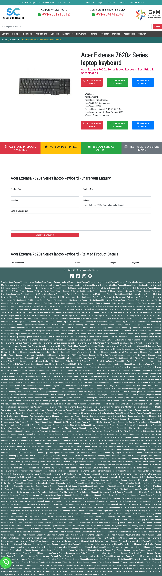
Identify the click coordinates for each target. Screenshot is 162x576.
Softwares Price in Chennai (148, 440)
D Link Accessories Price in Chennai (48, 358)
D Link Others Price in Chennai (142, 358)
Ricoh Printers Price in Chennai (48, 422)
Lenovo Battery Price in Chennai (146, 312)
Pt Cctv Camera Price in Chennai (14, 483)
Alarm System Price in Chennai (84, 306)
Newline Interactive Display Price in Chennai (105, 510)
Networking (81, 34)
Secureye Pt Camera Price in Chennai (144, 480)
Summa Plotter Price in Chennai (106, 562)
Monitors (116, 34)
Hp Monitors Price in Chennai (50, 322)
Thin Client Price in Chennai (131, 431)
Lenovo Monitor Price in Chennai (25, 379)
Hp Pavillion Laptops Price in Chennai (25, 480)
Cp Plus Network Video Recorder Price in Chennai (69, 471)
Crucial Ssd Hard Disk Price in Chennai (85, 437)
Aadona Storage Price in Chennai (108, 486)
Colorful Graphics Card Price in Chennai (79, 282)
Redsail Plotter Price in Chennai (73, 544)
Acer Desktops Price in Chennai (62, 319)
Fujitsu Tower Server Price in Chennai (112, 538)
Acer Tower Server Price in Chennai (140, 343)
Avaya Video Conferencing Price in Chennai (28, 510)
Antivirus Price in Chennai (12, 443)
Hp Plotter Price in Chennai (143, 355)
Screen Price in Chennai (26, 389)
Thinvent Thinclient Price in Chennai (146, 559)
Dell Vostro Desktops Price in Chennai (119, 300)
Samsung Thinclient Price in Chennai (32, 520)
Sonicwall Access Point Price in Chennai (114, 550)
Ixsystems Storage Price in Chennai (44, 498)
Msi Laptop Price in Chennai (22, 395)
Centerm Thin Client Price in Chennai (97, 520)
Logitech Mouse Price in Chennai (30, 413)
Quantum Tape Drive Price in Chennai (115, 514)
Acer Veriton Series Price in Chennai (43, 346)
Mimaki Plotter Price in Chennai (139, 529)
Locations (111, 2)
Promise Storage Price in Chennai (67, 459)
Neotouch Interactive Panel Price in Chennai (138, 541)
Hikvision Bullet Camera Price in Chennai (18, 450)
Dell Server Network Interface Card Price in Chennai (129, 291)
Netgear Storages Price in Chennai (88, 386)
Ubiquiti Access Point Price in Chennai (53, 437)
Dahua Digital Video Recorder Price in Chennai (112, 468)
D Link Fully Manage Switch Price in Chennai (106, 343)
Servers (5, 34)
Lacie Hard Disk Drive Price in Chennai (119, 389)
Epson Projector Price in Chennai (118, 386)
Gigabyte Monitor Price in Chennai (110, 535)
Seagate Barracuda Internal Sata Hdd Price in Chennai (52, 352)
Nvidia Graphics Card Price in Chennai (45, 282)
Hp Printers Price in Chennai (116, 328)
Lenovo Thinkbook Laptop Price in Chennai (76, 568)
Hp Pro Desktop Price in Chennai (111, 422)
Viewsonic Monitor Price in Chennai (62, 392)
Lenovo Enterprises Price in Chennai (128, 383)
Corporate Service (136, 2)
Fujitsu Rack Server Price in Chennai (79, 538)
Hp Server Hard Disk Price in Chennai (27, 349)
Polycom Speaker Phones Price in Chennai (68, 428)
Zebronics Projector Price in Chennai (75, 446)
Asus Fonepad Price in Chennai (69, 373)
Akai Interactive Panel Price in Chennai (47, 529)
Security (142, 34)
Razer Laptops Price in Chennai (14, 541)
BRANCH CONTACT (143, 82)
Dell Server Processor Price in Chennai (116, 288)
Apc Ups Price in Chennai (42, 328)
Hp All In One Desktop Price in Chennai (114, 355)
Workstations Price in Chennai (100, 404)
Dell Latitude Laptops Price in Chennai (40, 297)
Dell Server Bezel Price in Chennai (147, 288)
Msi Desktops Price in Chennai (32, 489)
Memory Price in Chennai (74, 431)
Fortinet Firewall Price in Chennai (111, 282)
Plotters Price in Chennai (34, 574)
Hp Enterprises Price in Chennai (69, 383)
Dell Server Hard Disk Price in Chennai (83, 288)
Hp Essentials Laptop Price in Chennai (123, 434)
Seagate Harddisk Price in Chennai (49, 395)
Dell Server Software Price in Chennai (18, 291)
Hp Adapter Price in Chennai (63, 312)
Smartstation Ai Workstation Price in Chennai (140, 562)
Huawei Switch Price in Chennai (111, 501)
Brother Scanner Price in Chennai (112, 367)
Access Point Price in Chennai (114, 419)
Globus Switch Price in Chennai (98, 547)
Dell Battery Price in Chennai (78, 309)
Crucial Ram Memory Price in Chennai (102, 431)
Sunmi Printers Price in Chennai (66, 443)
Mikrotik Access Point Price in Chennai (27, 523)
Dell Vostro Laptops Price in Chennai (16, 288)
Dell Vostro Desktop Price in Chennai (60, 303)
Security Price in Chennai (67, 434)
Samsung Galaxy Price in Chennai (91, 340)
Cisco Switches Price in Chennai (89, 389)
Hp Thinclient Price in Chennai (91, 379)
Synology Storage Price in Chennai (16, 404)
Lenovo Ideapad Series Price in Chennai (70, 343)
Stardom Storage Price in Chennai (49, 398)
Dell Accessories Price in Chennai (24, 309)
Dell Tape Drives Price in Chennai (49, 294)
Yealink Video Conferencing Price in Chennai (28, 517)
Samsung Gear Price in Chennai (14, 373)
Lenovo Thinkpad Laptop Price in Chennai (78, 331)
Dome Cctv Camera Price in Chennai (133, 443)
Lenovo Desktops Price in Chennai (102, 315)
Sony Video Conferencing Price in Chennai (19, 553)
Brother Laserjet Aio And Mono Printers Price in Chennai (72, 367)
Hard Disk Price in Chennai (121, 337)
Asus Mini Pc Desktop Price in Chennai (139, 571)
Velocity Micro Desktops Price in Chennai (46, 541)
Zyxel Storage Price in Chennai (134, 498)
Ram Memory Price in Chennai (96, 459)
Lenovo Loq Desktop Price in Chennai (111, 568)
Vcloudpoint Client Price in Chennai (24, 340)
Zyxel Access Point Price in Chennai (130, 517)
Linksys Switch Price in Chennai (114, 553)
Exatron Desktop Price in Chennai (15, 571)
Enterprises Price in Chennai (43, 383)
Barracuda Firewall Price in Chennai (25, 495)
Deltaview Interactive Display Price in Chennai (52, 526)
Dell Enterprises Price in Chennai (98, 383)
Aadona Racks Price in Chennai (120, 489)
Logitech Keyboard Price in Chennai (124, 477)
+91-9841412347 (110, 14)
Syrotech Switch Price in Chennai (65, 556)
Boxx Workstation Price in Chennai (80, 535)
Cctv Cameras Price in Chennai (92, 434)
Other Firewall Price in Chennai (78, 474)
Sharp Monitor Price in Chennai (23, 535)
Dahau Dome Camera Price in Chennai (120, 450)
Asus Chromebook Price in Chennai (78, 571)
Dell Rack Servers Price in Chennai (24, 306)
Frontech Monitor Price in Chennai (78, 529)
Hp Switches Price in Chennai (76, 294)
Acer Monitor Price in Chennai (106, 346)
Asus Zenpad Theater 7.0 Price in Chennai (27, 334)
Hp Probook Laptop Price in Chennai (133, 315)
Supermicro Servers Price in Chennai (144, 538)
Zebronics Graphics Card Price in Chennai (136, 483)
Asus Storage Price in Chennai (124, 392)
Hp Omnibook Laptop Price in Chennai (46, 571)
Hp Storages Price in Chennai (140, 294)
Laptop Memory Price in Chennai (24, 462)
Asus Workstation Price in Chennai (140, 535)
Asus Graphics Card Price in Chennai (133, 373)
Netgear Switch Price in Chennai (86, 462)
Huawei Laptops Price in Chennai (52, 553)
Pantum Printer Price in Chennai (143, 413)
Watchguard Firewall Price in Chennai (66, 401)
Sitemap (95, 270)
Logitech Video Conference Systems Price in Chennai (73, 370)
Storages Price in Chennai (98, 337)
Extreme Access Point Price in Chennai (64, 517)
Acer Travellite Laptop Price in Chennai (41, 446)
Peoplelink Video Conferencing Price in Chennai (67, 559)
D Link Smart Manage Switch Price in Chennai (59, 379)
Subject (86, 200)
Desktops (27, 34)
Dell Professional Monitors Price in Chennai (129, 407)
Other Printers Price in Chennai (134, 474)
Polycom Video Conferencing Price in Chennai (124, 376)
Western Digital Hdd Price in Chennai (93, 352)
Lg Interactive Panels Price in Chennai (40, 355)
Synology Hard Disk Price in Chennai (127, 453)
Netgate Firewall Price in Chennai (54, 550)
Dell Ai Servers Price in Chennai (139, 428)
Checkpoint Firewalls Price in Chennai (115, 492)
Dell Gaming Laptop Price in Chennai (96, 410)
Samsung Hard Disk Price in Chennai (59, 456)
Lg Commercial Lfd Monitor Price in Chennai (77, 355)
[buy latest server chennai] (90, 276)
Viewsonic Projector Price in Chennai (94, 392)
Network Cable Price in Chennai (58, 413)
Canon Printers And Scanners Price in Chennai (140, 401)
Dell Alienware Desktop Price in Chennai (79, 422)
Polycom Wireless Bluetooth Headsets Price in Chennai (24, 428)
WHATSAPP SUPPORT (118, 82)
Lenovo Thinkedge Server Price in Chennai (106, 428)
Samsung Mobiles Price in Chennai (145, 370)
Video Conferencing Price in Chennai (89, 376)
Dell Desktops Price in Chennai (74, 315)
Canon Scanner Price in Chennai (147, 379)
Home (4, 39)
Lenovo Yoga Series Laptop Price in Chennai (34, 343)
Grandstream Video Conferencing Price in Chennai (109, 559)
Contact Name (17, 189)
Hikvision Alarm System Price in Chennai (85, 300)
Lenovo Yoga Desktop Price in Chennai (40, 568)
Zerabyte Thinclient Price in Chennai (46, 562)
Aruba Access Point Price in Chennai (95, 556)
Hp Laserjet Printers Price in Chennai (16, 331)
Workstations (41, 34)
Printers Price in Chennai (92, 328)
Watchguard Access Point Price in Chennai (41, 544)
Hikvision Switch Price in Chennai (90, 456)
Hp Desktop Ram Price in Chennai (119, 379)
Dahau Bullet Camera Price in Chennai (28, 453)
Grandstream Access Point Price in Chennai (99, 523)
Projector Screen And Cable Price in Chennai (56, 389)
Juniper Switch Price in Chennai (57, 501)
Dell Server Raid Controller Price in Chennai (89, 291)
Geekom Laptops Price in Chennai (24, 550)
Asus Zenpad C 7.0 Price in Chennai (119, 334)
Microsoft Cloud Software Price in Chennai (58, 340)
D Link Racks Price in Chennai (109, 361)
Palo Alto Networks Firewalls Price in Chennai (79, 492)
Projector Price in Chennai (76, 404)
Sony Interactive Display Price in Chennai (142, 510)
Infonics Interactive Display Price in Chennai (92, 526)
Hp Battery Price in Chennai (88, 312)
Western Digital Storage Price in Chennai (143, 282)
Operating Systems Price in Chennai (120, 440)
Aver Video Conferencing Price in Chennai (67, 510)
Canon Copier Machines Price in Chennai (139, 416)
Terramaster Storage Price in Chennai (76, 498)
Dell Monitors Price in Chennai (140, 297)
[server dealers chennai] (72, 276)
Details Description (19, 211)
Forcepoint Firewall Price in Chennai (56, 495)
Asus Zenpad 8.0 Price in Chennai (60, 334)
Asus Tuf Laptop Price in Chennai (108, 571)
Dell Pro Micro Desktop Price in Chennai (91, 565)
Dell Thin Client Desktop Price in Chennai (109, 309)
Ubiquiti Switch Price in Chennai (22, 437)
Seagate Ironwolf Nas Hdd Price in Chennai (129, 352)
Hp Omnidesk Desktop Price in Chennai (63, 489)
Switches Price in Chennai (21, 434)
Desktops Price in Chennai (127, 325)
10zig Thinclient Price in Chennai (128, 520)
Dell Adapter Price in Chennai (52, 309)
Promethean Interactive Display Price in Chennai (21, 514)
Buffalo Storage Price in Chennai (107, 498)
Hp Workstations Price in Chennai (108, 322)
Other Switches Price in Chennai (114, 480)
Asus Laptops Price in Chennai (47, 331)
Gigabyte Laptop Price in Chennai (104, 541)
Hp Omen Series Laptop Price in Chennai (50, 288)
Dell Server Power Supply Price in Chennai (52, 291)
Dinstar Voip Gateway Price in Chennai (88, 440)
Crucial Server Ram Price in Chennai (54, 462)
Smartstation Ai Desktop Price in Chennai (19, 565)
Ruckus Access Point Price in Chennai (136, 523)
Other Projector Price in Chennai (103, 483)
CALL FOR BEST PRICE (93, 82)
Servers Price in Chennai (149, 325)
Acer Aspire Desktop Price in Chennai (31, 471)
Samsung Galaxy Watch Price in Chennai (124, 340)
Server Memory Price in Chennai (124, 459)
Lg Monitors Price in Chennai (119, 364)
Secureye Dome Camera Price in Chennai (39, 486)
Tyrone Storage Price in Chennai (36, 556)
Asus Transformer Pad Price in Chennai (114, 331)
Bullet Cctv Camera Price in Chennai (108, 446)
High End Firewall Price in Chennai (79, 398)
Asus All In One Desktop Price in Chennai (100, 373)
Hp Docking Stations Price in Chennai (47, 419)
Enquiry (101, 2)
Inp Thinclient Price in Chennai (16, 562)
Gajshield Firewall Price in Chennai (87, 495)
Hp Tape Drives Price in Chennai (29, 364)
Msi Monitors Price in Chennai (87, 480)
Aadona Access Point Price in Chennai (134, 504)
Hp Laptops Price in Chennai (36, 285)
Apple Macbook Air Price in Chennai (67, 325)
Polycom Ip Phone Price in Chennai (128, 547)
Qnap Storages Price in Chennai (58, 386)
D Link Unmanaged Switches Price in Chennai (83, 358)
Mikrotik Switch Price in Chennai (44, 492)
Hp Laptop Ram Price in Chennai (75, 416)
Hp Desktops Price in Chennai (24, 322)
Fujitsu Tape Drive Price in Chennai (83, 514)
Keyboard (14, 39)
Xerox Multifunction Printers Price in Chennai (108, 294)
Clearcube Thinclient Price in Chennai (64, 520)
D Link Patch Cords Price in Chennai (81, 361)
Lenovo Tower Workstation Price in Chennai (66, 337)
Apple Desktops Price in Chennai (16, 383)
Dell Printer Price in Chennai (40, 425)
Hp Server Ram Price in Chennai (99, 349)
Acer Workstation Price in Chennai (44, 416)
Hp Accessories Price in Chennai (36, 312)
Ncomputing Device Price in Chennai (32, 407)
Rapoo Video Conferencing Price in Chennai (74, 507)
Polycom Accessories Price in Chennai (108, 425)
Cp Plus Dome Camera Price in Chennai (52, 450)
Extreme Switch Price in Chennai (140, 501)
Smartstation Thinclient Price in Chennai (55, 565)
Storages (55, 34)
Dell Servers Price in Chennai (124, 303)
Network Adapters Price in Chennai (27, 440)
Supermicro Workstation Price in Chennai (125, 532)
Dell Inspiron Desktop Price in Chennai (26, 303)
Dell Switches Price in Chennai (136, 361)
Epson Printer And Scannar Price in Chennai (101, 401)
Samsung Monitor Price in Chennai (16, 328)
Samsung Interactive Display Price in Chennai (71, 425)
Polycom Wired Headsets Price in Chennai (142, 425)
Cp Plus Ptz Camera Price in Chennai (121, 465)
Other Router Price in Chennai (94, 477)
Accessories (129, 34)
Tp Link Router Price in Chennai (29, 456)
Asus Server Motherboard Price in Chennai (63, 574)
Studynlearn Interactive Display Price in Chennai (132, 526)
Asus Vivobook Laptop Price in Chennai (113, 370)
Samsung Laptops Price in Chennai (105, 416)
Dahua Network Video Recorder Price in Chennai (111, 471)
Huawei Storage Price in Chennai (146, 550)
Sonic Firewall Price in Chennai (36, 401)
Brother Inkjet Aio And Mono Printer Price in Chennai (24, 367)
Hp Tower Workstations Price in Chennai (140, 322)
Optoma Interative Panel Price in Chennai (93, 453)
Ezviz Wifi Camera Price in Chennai (49, 474)
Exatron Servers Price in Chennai (126, 556)
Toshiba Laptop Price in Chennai (114, 413)
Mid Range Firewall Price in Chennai (109, 398)
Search (157, 26)
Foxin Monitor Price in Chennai (128, 544)
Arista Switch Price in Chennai (84, 501)
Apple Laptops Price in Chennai (37, 325)
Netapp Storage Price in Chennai (15, 498)
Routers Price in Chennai (44, 434)
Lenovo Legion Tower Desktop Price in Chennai (129, 565)
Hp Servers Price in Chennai (139, 309)
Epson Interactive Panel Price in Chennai (27, 547)
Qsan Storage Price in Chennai (38, 504)
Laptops (16, 34)
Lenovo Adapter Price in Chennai (15, 315)
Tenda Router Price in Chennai (76, 562)
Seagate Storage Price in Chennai (145, 495)
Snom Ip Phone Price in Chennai (56, 440)
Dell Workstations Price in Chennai (55, 306)
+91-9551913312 (56, 14)
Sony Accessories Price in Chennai (45, 315)
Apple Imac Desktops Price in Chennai (57, 480)
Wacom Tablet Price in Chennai (40, 410)
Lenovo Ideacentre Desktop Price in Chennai (43, 431)
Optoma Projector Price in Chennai (60, 453)
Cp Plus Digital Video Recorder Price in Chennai (72, 468)
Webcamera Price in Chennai (67, 410)
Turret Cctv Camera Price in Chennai (116, 462)
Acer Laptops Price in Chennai (35, 319)
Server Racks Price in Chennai (93, 489)
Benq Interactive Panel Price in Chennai (38, 507)
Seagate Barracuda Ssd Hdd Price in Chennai (133, 349)
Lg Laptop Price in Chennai (76, 541)
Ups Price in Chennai (83, 285)
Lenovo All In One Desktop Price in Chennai (46, 361)
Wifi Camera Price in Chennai (21, 474)
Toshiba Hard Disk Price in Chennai (31, 392)
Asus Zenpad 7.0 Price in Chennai (89, 334)
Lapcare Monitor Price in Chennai (51, 535)
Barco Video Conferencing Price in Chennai (112, 507)
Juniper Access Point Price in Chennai (98, 517)
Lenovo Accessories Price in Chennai (116, 312)
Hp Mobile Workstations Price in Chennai (88, 364)
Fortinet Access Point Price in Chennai (62, 523)
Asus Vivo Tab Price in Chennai (42, 373)
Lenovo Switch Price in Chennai (128, 404)
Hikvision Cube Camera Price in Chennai (57, 465)
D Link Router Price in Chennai (115, 358)
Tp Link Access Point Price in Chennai (144, 419)
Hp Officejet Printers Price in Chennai (144, 328)
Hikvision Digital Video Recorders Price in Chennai (30, 468)
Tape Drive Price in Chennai (55, 514)
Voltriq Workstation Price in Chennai (109, 529)
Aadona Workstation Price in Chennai (90, 532)
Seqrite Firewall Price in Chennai (116, 495)
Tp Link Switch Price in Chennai (37, 443)
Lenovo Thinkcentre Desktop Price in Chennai (112, 285)
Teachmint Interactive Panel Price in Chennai (64, 547)
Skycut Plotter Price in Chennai (101, 544)
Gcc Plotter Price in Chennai (34, 532)
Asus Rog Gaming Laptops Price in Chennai (28, 337)
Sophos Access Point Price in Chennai (83, 553)
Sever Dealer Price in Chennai (94, 574)
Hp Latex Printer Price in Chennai (63, 407)
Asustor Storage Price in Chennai (15, 492)
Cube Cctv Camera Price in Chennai (25, 465)
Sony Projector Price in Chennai (110, 395)
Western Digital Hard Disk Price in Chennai (99, 443)
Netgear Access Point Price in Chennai (17, 422)
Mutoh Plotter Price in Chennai (61, 532)
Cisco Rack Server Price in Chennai (80, 395)
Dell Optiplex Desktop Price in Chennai (109, 297)
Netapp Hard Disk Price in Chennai (127, 410)
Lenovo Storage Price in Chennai (30, 386)
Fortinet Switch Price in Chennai (66, 504)
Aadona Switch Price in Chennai (29, 501)
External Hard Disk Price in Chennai (117, 437)
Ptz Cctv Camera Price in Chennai (90, 465)
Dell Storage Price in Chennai (22, 398)
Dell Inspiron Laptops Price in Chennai (47, 404)
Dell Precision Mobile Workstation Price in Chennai (120, 306)
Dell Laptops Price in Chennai (61, 285)
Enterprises (67, 34)
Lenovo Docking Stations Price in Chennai (82, 419)
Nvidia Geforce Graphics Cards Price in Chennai (64, 349)
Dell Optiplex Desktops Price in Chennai (93, 303)
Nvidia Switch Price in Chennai (147, 489)
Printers (93, 34)
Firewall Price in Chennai (135, 395)
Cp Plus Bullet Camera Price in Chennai (86, 450)
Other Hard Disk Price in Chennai (86, 413)
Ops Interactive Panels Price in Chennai (63, 477)
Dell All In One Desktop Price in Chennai (75, 346)
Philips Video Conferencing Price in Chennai (99, 504)
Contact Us (89, 2)
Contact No (88, 189)
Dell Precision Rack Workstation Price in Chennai (52, 376)
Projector (104, 34)
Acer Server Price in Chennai (132, 346)
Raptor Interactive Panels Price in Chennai (123, 456)
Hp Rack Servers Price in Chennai (78, 322)
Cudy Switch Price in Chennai (141, 553)
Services (122, 2)
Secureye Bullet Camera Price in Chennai (75, 486)
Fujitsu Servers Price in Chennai (48, 538)
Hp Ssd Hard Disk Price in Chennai (31, 477)
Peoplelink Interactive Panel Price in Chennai (27, 559)
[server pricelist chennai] (84, 276)
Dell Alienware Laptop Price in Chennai (75, 297)
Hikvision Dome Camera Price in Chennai (142, 446)
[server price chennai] (78, 276)
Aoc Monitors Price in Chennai (142, 367)
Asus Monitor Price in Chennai (57, 364)
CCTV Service (128, 7)
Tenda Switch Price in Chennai (82, 550)
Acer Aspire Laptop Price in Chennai (93, 407)
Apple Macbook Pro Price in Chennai (99, 325)
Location (14, 200)
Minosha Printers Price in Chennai (106, 474)
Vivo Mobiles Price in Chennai (37, 370)
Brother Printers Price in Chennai (146, 364)
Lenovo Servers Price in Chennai (90, 319)
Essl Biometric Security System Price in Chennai (47, 300)
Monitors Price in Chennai (12, 285)
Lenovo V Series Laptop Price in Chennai (46, 483)
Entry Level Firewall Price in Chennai (140, 398)
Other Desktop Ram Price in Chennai (138, 486)
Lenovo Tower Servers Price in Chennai (121, 319)
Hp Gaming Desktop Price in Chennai (141, 422)
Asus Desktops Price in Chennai (67, 328)
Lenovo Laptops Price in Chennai (146, 285)
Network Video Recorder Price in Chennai (34, 459)
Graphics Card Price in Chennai (14, 282)
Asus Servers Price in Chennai (76, 483)
